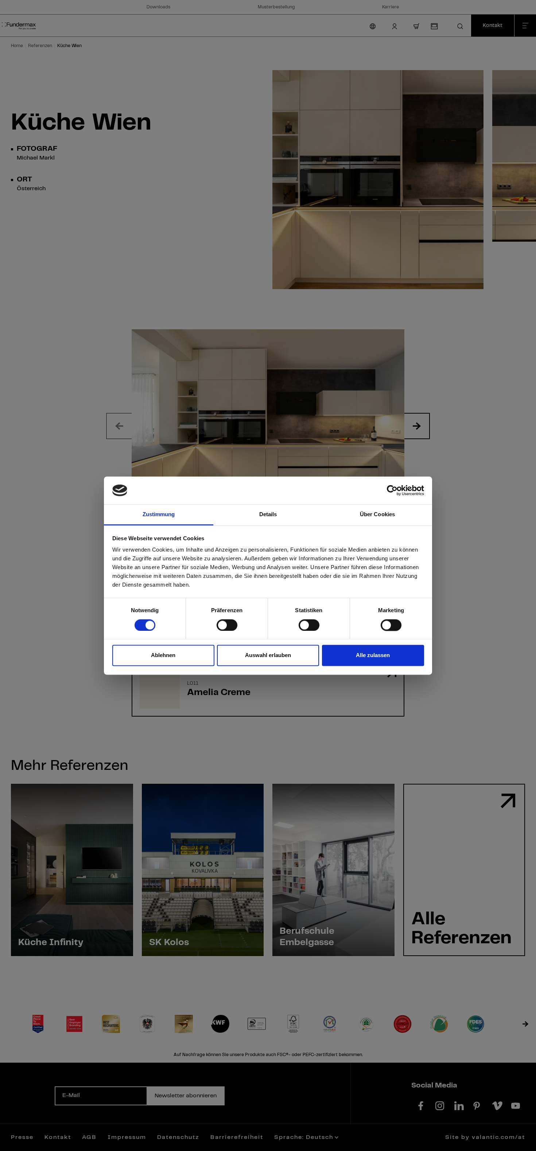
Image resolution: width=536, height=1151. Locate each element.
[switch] (227, 625)
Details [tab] (268, 514)
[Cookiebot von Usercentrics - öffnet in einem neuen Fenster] (392, 490)
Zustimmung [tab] (159, 514)
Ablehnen (163, 655)
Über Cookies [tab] (377, 514)
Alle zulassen (373, 655)
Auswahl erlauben (268, 655)
